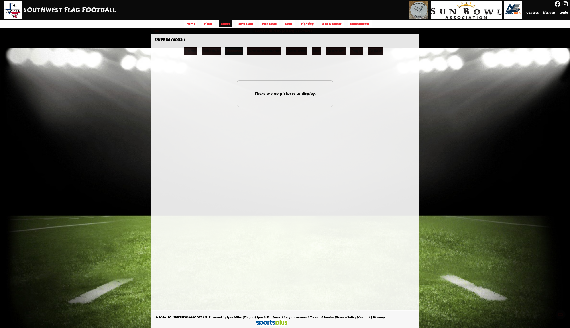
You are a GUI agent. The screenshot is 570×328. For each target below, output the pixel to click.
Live (316, 51)
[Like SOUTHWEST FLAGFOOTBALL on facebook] (558, 4)
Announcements (264, 51)
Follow (375, 51)
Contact (364, 317)
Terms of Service (322, 317)
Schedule (211, 51)
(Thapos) (249, 317)
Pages (356, 51)
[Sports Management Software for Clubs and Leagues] (270, 323)
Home (190, 51)
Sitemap (379, 317)
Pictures (234, 51)
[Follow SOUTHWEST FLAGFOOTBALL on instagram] (566, 4)
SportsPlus (234, 317)
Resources (296, 51)
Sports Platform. (268, 317)
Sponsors (335, 51)
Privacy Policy (346, 317)
